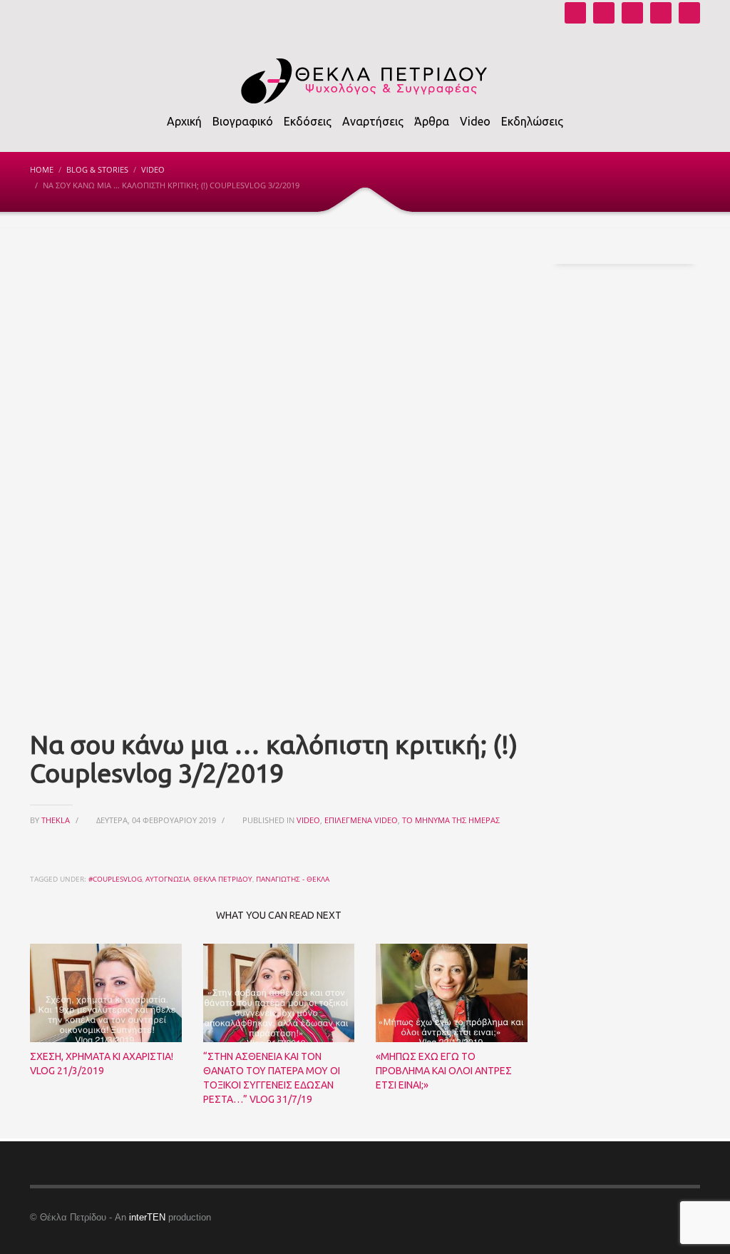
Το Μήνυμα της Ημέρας (451, 820)
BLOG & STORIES (97, 169)
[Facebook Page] (632, 13)
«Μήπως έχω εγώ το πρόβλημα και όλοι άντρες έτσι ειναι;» (444, 1071)
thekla (56, 820)
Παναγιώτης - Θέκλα (292, 879)
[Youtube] (575, 13)
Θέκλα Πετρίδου (222, 879)
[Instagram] (604, 13)
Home (41, 169)
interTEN (147, 1217)
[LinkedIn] (689, 13)
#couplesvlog (115, 879)
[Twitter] (661, 13)
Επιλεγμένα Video (361, 820)
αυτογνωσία (167, 879)
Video (153, 169)
